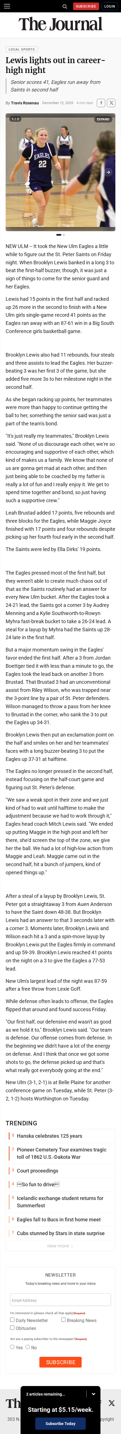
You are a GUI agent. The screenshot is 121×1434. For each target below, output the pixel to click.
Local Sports (22, 49)
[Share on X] (111, 103)
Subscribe (86, 6)
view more (58, 1246)
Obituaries (26, 1328)
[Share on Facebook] (101, 103)
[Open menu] (7, 6)
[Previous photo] (13, 172)
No (34, 1347)
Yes (19, 1347)
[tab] (58, 235)
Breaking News (82, 1320)
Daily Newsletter (32, 1320)
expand (103, 119)
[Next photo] (108, 172)
